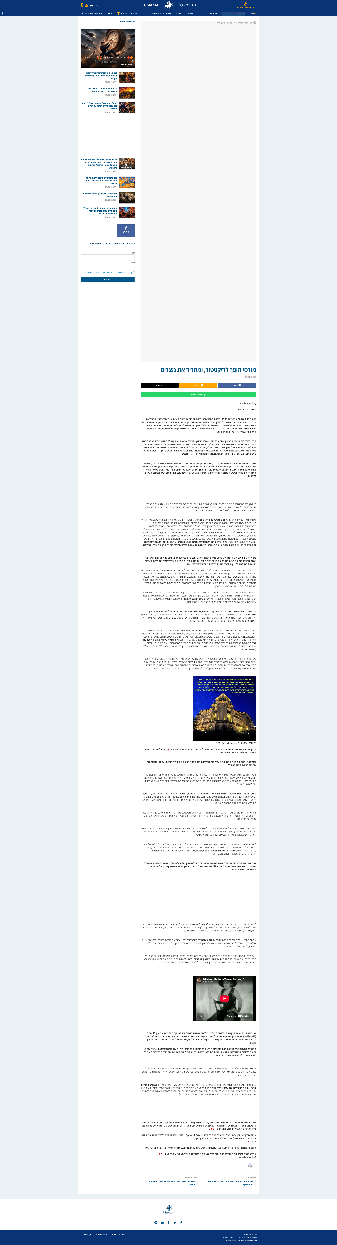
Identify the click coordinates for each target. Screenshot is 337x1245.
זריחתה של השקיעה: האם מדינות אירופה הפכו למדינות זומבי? (102, 90)
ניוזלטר (109, 13)
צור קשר (213, 13)
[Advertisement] (108, 135)
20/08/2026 (111, 171)
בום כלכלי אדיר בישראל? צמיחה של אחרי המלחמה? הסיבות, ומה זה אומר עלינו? (100, 181)
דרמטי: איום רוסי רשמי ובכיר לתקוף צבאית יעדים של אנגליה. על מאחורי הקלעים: (101, 76)
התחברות (96, 5)
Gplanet (253, 1237)
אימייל (132, 262)
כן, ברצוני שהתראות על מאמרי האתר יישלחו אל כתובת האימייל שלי (108, 272)
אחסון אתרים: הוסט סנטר (249, 1241)
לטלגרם (134, 13)
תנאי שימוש (101, 1234)
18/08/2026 (111, 187)
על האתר (86, 1234)
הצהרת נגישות (119, 1234)
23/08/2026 (111, 112)
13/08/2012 (250, 377)
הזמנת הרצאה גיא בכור (92, 13)
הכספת (122, 13)
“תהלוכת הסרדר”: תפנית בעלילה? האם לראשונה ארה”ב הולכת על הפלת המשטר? (99, 106)
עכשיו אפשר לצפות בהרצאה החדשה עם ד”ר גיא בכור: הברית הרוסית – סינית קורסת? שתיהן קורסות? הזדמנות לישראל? (99, 163)
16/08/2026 (111, 199)
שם (133, 253)
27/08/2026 (126, 64)
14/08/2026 (111, 217)
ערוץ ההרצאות (245, 6)
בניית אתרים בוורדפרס (233, 1241)
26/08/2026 (111, 95)
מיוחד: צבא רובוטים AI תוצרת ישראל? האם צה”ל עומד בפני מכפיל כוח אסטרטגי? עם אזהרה (100, 211)
